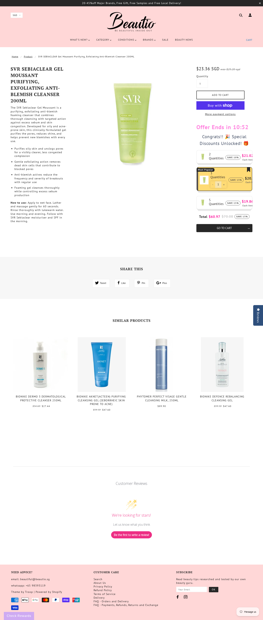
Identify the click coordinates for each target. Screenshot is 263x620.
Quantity (202, 76)
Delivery (99, 597)
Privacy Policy (103, 586)
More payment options (220, 114)
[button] (212, 184)
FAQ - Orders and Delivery (111, 601)
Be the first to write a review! (131, 535)
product (28, 56)
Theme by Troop (22, 592)
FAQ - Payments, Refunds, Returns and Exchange (126, 605)
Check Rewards (19, 615)
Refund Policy (103, 590)
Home (15, 56)
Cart (249, 40)
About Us (100, 583)
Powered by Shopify (49, 592)
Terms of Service (105, 594)
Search (98, 579)
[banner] (131, 21)
